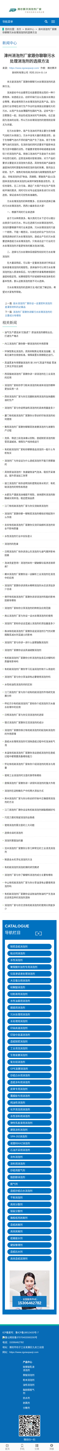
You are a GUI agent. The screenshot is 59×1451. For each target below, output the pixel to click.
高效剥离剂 (16, 1231)
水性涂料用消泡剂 (20, 1116)
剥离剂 (26, 1403)
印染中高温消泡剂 (20, 1034)
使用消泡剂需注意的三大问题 (19, 825)
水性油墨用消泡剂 (20, 1000)
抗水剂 (26, 1398)
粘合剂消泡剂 (17, 953)
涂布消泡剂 (16, 1156)
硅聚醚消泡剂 (17, 987)
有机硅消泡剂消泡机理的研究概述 (22, 867)
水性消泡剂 (16, 960)
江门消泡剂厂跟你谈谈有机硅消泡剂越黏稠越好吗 (30, 809)
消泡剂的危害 (11, 544)
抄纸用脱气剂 (17, 1170)
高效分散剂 (16, 1204)
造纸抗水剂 (16, 1251)
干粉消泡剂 (16, 1197)
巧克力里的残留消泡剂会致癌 (19, 817)
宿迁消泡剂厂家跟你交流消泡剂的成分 (24, 722)
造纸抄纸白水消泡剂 (21, 1190)
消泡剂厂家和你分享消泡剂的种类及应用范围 (27, 608)
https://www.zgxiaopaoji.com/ (24, 68)
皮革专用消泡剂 (19, 1089)
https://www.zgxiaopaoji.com (24, 1352)
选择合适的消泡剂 (14, 833)
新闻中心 (29, 29)
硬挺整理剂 (16, 1245)
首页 (19, 29)
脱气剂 (14, 1184)
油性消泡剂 (28, 1385)
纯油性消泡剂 (17, 1102)
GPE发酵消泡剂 (19, 1068)
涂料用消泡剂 (17, 1163)
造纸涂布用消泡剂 (20, 1082)
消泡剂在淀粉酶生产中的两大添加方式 (24, 790)
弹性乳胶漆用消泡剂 (21, 1122)
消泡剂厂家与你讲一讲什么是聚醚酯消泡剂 (26, 642)
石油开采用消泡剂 (20, 1150)
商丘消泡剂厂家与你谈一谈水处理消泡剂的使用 (29, 615)
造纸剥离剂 (16, 1224)
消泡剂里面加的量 (14, 840)
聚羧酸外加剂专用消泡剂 (23, 967)
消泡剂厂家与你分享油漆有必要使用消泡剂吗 (27, 676)
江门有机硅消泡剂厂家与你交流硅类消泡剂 (26, 506)
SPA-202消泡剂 (18, 1136)
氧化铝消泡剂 (17, 1062)
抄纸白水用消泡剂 (20, 1075)
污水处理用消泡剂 (20, 1014)
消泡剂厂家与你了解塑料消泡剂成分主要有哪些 (29, 875)
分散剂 (26, 1407)
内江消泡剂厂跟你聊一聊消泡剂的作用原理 (26, 343)
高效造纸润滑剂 (19, 1258)
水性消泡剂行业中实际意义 (18, 536)
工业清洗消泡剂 (19, 1048)
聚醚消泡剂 (28, 1375)
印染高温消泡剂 (19, 1028)
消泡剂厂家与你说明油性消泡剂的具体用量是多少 (30, 408)
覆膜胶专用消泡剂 (20, 1095)
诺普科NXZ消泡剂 (20, 1143)
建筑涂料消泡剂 (19, 1129)
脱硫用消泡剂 (17, 1007)
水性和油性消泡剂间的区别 (18, 684)
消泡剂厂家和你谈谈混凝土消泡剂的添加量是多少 (30, 623)
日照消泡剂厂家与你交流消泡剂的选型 (24, 714)
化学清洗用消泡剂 (20, 1109)
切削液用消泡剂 (19, 994)
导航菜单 (7, 21)
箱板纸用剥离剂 (19, 1217)
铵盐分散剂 (16, 1211)
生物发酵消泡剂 (19, 1055)
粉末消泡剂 (28, 1380)
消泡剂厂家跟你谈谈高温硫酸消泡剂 (23, 650)
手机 (22, 1449)
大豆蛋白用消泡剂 (20, 980)
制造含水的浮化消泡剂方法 (18, 859)
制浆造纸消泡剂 (19, 946)
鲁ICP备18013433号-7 (27, 1332)
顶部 (51, 1449)
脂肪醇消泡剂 (17, 1177)
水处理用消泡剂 (19, 1021)
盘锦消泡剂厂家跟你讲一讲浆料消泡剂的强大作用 (30, 783)
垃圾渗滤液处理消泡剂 (22, 973)
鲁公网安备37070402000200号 (21, 1337)
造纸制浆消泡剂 (19, 1041)
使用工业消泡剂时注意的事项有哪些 (23, 775)
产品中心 (27, 1362)
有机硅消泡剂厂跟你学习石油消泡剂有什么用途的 (30, 669)
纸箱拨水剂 (16, 1238)
